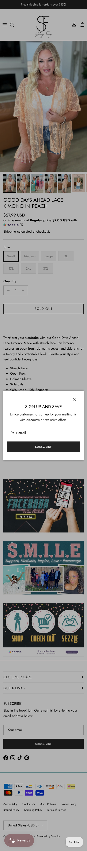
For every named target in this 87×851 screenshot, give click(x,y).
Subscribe (43, 447)
